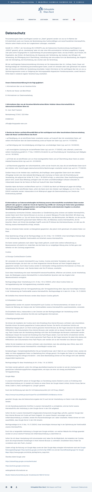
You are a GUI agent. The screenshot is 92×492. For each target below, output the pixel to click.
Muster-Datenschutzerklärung (15, 475)
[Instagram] (11, 487)
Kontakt (65, 19)
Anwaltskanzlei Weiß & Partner (39, 475)
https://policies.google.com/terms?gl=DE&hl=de (37, 450)
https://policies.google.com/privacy (17, 466)
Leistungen (44, 19)
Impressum (74, 487)
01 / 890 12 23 (80, 2)
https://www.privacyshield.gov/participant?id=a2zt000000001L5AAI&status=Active (33, 395)
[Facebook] (6, 487)
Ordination (32, 19)
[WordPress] (16, 487)
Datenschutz (83, 487)
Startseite (20, 19)
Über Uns (55, 19)
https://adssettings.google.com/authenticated (21, 461)
